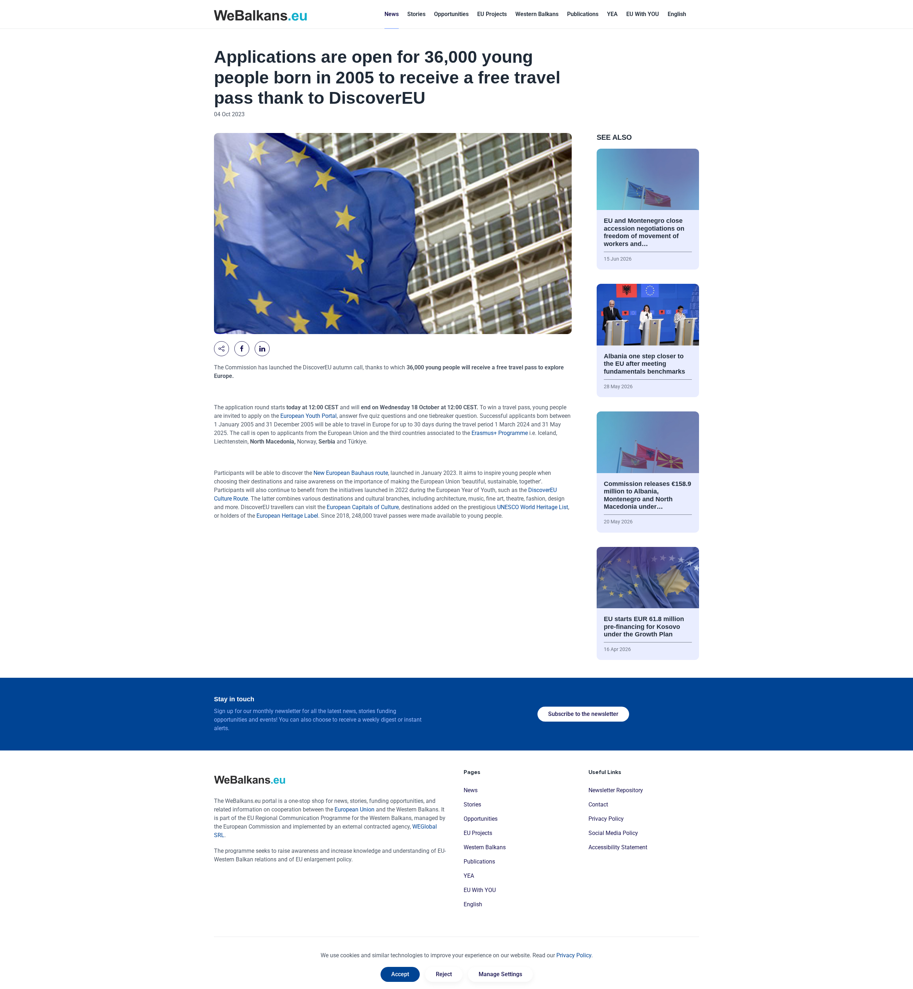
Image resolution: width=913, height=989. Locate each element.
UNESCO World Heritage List (532, 507)
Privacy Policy (606, 818)
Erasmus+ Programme (499, 433)
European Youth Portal (308, 415)
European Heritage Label (287, 515)
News (391, 14)
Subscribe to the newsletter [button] (583, 714)
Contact (598, 804)
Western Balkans (485, 847)
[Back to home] (260, 14)
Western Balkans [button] (536, 14)
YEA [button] (612, 14)
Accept (400, 974)
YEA (469, 875)
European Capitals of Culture (363, 507)
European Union (354, 809)
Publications (582, 14)
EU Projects (492, 14)
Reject (444, 974)
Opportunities (451, 14)
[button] (677, 14)
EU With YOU (642, 14)
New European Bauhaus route (350, 473)
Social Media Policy (613, 833)
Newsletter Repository (615, 790)
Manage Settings (500, 974)
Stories (416, 14)
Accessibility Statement (617, 847)
